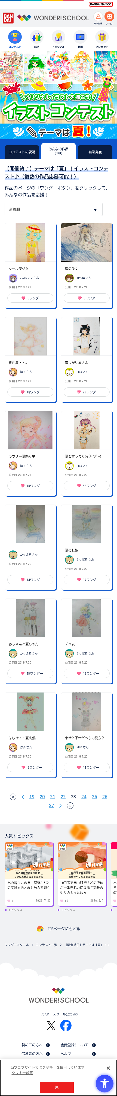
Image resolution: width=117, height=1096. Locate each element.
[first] (13, 797)
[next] (60, 805)
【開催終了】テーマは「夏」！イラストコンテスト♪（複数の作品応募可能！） (89, 944)
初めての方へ (32, 1045)
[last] (70, 805)
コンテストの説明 (22, 152)
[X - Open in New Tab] (51, 1025)
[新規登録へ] (98, 16)
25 (94, 797)
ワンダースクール (17, 944)
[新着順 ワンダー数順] (54, 209)
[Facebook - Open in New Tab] (66, 1025)
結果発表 (95, 152)
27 (51, 805)
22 (63, 797)
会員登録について (74, 1045)
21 (52, 797)
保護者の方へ (32, 1054)
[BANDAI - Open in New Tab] (8, 18)
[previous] (23, 796)
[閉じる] (108, 1068)
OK (57, 1087)
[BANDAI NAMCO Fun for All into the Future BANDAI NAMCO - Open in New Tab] (101, 4)
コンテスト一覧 (46, 944)
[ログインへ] (109, 16)
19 (31, 797)
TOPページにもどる (64, 929)
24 (83, 797)
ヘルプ (65, 1054)
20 (42, 797)
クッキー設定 (22, 1073)
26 (104, 797)
